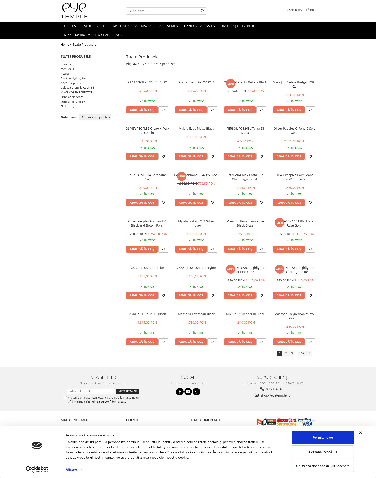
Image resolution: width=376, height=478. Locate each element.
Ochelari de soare (72, 97)
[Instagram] (196, 391)
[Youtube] (188, 391)
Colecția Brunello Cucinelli (77, 87)
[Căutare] (202, 11)
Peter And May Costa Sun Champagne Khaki (245, 177)
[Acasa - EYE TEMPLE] (82, 10)
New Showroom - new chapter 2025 (93, 35)
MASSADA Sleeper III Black (245, 314)
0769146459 (275, 389)
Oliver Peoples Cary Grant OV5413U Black (294, 177)
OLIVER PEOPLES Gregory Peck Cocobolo (147, 130)
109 (301, 353)
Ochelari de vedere (73, 102)
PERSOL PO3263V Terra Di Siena (245, 130)
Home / (66, 44)
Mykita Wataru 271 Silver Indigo (196, 223)
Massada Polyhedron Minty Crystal (294, 316)
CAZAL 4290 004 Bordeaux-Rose (147, 177)
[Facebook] (180, 391)
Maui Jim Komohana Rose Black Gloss (245, 223)
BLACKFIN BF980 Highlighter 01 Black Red (245, 270)
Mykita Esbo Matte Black (196, 128)
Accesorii (66, 74)
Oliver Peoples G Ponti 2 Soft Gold (294, 130)
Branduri (66, 64)
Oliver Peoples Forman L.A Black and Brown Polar (147, 223)
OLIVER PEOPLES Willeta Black (245, 82)
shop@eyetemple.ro (275, 395)
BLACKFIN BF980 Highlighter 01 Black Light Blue (294, 270)
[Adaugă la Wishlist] (163, 109)
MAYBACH (67, 69)
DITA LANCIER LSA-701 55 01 (147, 82)
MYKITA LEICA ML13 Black (147, 314)
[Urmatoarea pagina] (309, 353)
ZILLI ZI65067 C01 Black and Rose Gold (294, 223)
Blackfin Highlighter (73, 78)
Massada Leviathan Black (196, 314)
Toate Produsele (84, 44)
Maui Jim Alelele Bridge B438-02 (294, 84)
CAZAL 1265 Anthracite (147, 268)
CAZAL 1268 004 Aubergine (196, 268)
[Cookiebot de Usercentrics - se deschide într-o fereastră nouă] (37, 469)
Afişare (71, 469)
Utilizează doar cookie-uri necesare (322, 466)
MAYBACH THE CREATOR (77, 92)
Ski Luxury (67, 106)
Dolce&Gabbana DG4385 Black (196, 175)
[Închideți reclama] (360, 432)
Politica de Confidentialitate (108, 402)
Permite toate (323, 437)
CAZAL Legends (71, 83)
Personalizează (320, 451)
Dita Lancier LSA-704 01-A (196, 82)
